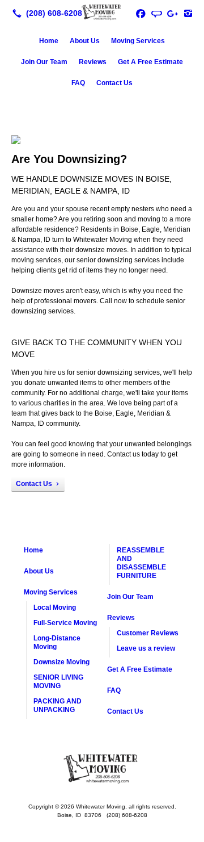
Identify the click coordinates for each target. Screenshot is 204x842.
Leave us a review (146, 648)
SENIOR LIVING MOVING (58, 681)
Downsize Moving (61, 662)
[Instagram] (188, 13)
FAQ (78, 83)
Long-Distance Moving (56, 642)
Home (48, 41)
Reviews (93, 62)
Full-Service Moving (65, 623)
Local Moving (54, 607)
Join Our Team (44, 62)
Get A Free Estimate (150, 62)
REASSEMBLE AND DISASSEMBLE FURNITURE (141, 563)
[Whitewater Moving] (102, 12)
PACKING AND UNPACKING (57, 705)
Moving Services (138, 41)
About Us (85, 41)
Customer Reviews (147, 633)
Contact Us (114, 83)
